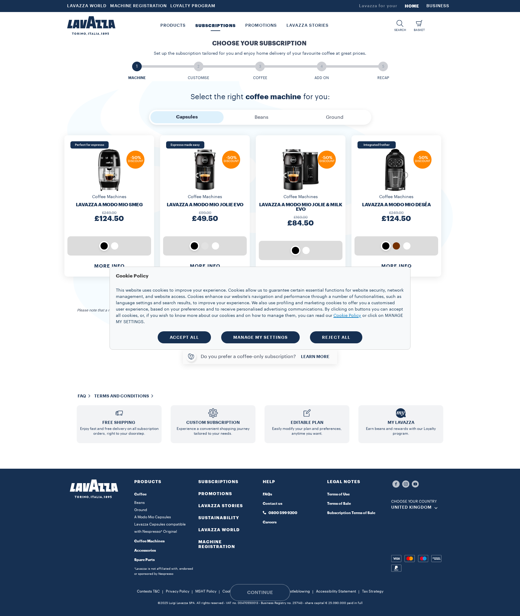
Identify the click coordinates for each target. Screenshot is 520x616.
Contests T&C (148, 591)
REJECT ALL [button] (336, 337)
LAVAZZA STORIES (220, 506)
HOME (412, 6)
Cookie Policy (347, 316)
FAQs (267, 494)
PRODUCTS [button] (173, 25)
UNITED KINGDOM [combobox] (411, 507)
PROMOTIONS (215, 494)
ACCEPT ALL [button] (184, 337)
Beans (139, 502)
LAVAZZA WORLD (87, 6)
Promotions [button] (261, 25)
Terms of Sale (339, 503)
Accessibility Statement (336, 591)
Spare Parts (144, 560)
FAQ (82, 396)
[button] (400, 25)
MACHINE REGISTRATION (138, 6)
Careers (270, 522)
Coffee (140, 494)
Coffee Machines (149, 541)
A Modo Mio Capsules (152, 517)
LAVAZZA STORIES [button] (307, 25)
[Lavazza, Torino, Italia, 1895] (91, 25)
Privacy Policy (177, 591)
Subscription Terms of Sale (351, 513)
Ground (140, 510)
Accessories (145, 550)
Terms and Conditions (121, 396)
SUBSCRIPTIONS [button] (215, 25)
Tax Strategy (372, 591)
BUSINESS (437, 6)
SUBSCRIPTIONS (218, 482)
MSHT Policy (205, 591)
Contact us (272, 503)
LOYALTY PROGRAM (192, 6)
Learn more (315, 356)
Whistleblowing (297, 591)
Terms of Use (338, 494)
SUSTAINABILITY (218, 518)
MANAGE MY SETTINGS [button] (260, 337)
